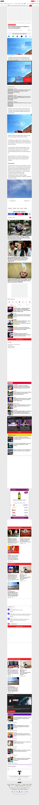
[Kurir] (2, 1)
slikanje (14, 208)
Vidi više (19, 779)
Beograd (10, 208)
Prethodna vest (12, 200)
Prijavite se (12, 711)
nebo (18, 208)
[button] (29, 30)
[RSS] (26, 302)
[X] (16, 214)
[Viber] (9, 214)
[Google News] (29, 214)
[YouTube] (22, 214)
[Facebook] (12, 214)
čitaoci (21, 208)
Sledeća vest (26, 200)
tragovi (25, 208)
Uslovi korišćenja (20, 789)
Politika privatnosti (14, 789)
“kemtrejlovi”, (13, 157)
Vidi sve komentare (19, 626)
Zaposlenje (25, 789)
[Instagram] (19, 214)
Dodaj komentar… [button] (14, 623)
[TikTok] (26, 214)
